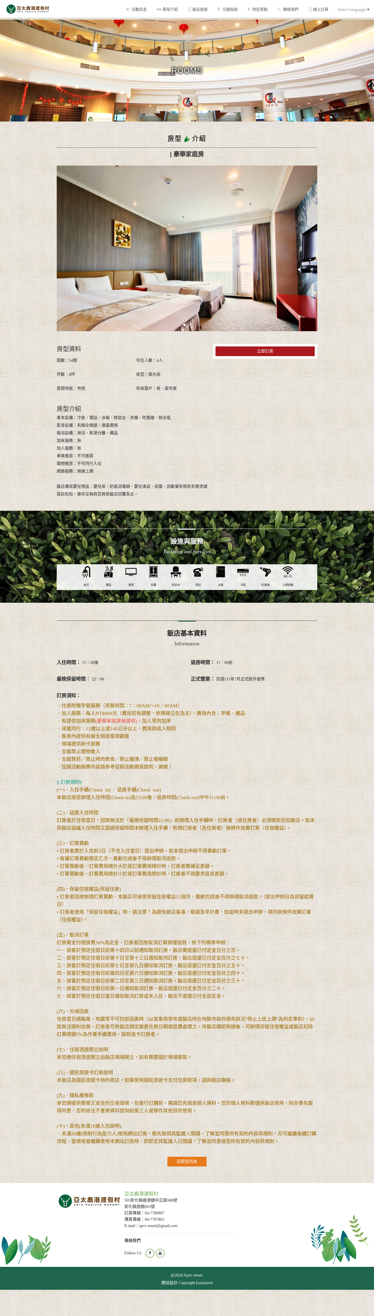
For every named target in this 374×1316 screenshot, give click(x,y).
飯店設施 (200, 9)
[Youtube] (160, 1253)
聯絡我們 (290, 9)
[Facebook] (150, 1253)
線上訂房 (320, 9)
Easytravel (204, 1283)
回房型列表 (187, 1161)
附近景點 (259, 9)
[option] (187, 248)
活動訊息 (139, 9)
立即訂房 (265, 351)
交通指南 (229, 9)
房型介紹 (170, 9)
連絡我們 (132, 1240)
